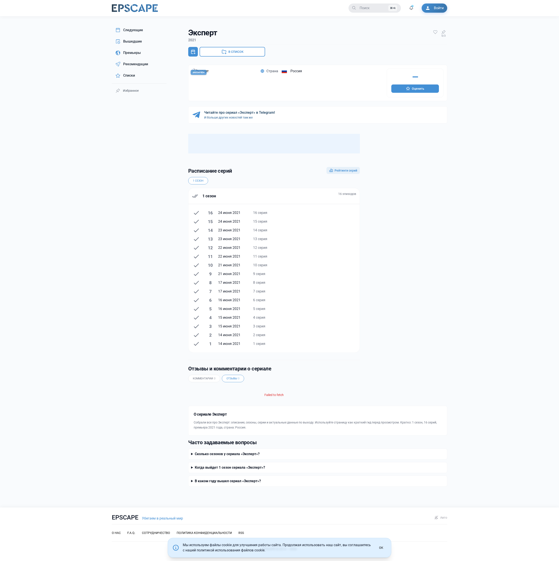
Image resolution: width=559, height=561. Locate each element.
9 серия (259, 274)
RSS (241, 533)
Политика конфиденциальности (204, 533)
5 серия (259, 309)
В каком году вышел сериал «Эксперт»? (228, 481)
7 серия (259, 291)
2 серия (259, 335)
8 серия (259, 282)
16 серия (260, 213)
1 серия (259, 344)
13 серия (260, 239)
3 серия (259, 326)
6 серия (259, 300)
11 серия (260, 256)
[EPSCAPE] (135, 8)
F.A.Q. (131, 533)
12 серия (260, 248)
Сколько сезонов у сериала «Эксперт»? (227, 454)
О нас (116, 533)
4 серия (259, 317)
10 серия (260, 265)
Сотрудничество (156, 533)
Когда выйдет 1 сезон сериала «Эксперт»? (230, 467)
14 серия (260, 230)
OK (381, 547)
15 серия (260, 221)
